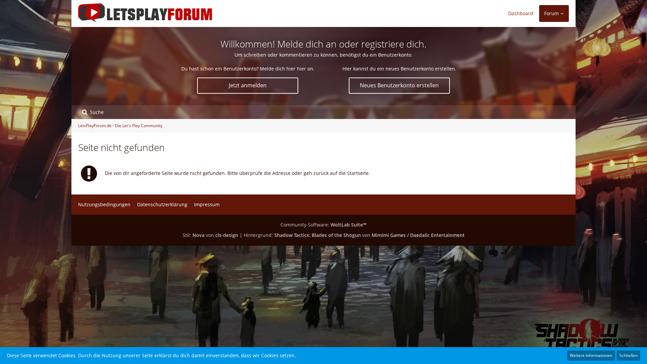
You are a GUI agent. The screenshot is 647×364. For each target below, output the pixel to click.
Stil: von (210, 235)
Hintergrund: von (354, 235)
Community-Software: (323, 224)
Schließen (628, 355)
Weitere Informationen (591, 355)
